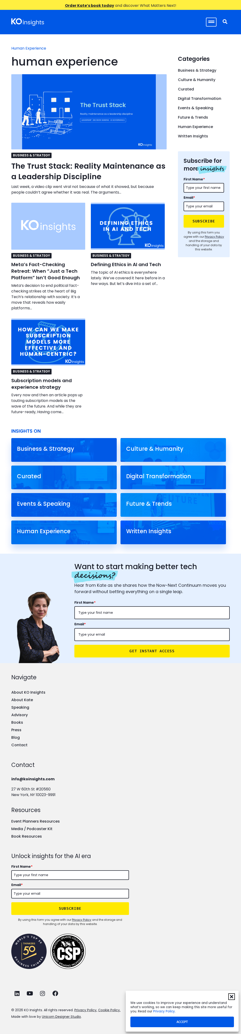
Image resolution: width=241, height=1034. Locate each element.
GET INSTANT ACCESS (152, 651)
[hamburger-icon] (211, 22)
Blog (15, 737)
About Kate (22, 700)
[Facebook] (55, 993)
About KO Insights (28, 692)
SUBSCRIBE (204, 221)
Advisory (19, 715)
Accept (182, 1022)
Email (189, 197)
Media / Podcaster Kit (31, 829)
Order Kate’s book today (89, 5)
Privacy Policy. (85, 1010)
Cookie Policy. (109, 1010)
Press (16, 730)
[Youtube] (30, 993)
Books (17, 722)
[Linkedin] (17, 993)
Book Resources (26, 836)
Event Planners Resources (35, 821)
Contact (19, 745)
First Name (194, 179)
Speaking (20, 707)
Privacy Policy (164, 1011)
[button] (231, 996)
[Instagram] (42, 993)
